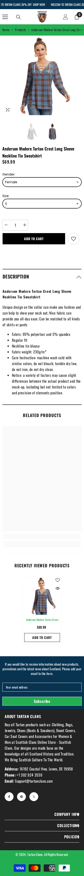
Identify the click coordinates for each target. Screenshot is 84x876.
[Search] (18, 17)
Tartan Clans (34, 854)
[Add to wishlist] (73, 239)
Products (20, 29)
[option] (42, 75)
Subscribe (42, 701)
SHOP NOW (39, 4)
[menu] (5, 17)
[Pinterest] (21, 796)
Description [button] (16, 276)
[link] (42, 536)
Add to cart (34, 238)
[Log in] (65, 16)
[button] (42, 276)
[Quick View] (57, 588)
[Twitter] (33, 796)
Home (6, 29)
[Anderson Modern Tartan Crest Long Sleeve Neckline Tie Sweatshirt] (42, 596)
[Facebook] (9, 796)
